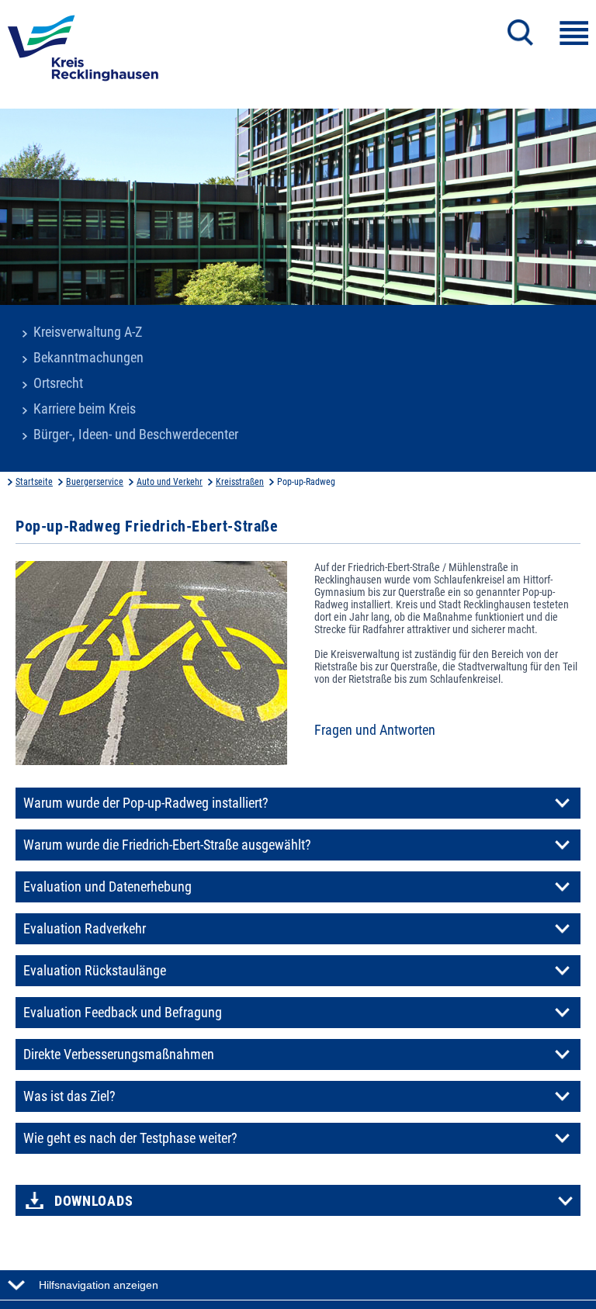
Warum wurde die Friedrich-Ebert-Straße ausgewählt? (167, 845)
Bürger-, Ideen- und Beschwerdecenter (135, 434)
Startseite (34, 481)
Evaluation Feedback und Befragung (122, 1012)
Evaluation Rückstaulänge (94, 970)
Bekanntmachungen (88, 357)
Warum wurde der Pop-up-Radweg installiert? (146, 803)
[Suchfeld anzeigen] (520, 32)
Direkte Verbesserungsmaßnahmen (118, 1054)
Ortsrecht (58, 383)
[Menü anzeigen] (574, 33)
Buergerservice (94, 481)
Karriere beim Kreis (84, 409)
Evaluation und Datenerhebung (107, 887)
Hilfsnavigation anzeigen (98, 1285)
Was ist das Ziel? (69, 1096)
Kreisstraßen (240, 481)
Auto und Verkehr (170, 481)
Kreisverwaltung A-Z (87, 332)
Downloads (93, 1201)
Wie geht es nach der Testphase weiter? (130, 1138)
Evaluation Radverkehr (84, 929)
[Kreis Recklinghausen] (83, 52)
